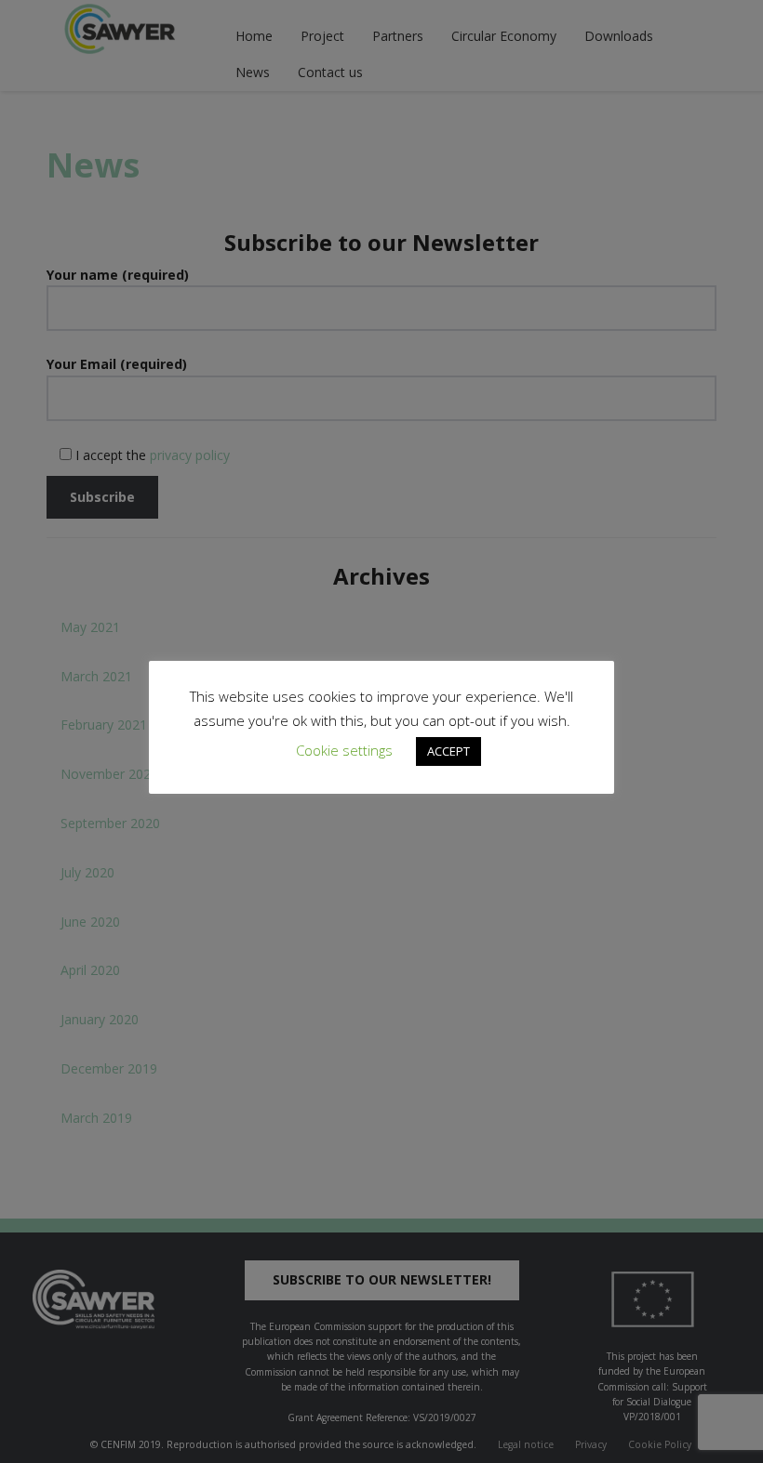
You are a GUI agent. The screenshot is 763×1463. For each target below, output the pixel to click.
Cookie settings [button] (344, 750)
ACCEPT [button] (448, 751)
